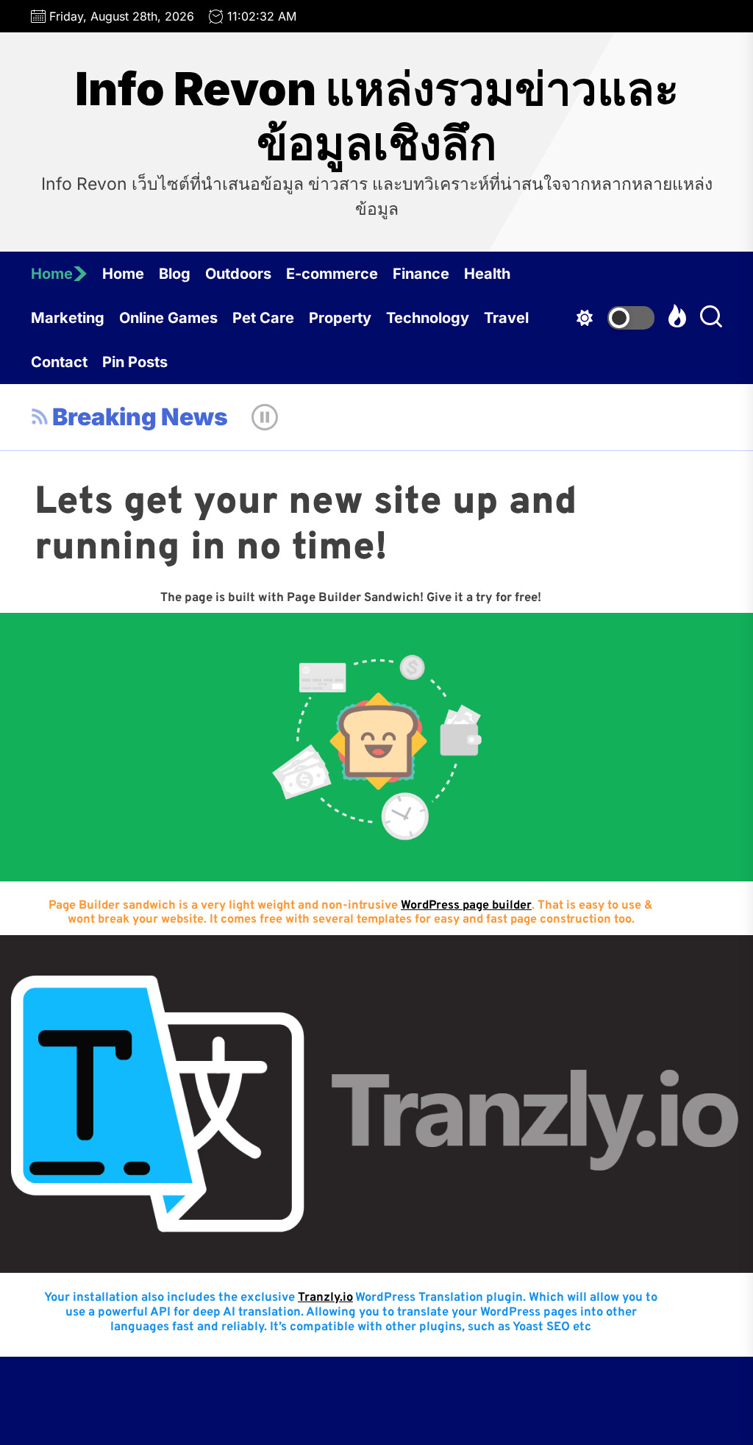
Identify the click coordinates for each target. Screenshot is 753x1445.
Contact (59, 362)
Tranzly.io (325, 1297)
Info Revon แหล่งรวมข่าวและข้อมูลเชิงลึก (377, 116)
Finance (421, 274)
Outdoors (238, 274)
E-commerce (332, 274)
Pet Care (263, 318)
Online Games (168, 318)
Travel (506, 318)
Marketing (67, 318)
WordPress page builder (466, 905)
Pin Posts (135, 362)
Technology (427, 318)
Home (52, 274)
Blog (174, 274)
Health (487, 274)
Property (340, 318)
